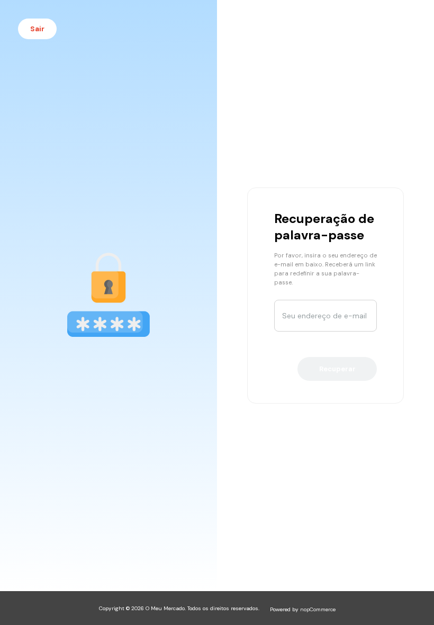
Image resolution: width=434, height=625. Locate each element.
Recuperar (337, 368)
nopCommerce (318, 609)
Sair (37, 28)
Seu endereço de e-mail (324, 315)
